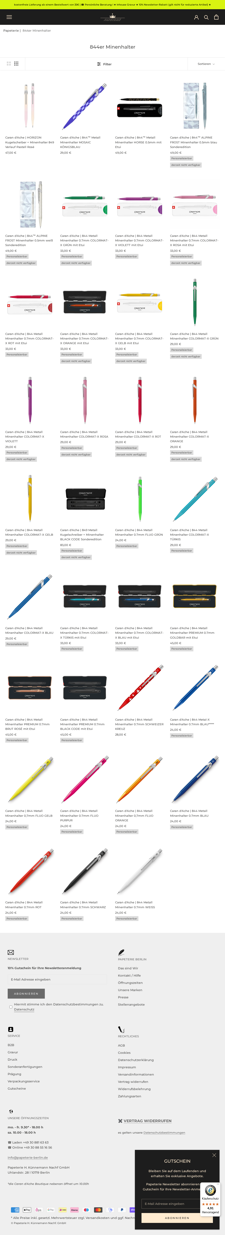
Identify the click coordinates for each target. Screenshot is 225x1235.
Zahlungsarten (129, 1096)
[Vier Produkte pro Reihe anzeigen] (16, 64)
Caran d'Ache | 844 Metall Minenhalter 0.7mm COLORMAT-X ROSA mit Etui (194, 240)
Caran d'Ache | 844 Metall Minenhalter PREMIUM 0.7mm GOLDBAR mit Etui (192, 632)
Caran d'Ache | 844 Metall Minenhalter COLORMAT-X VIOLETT (24, 436)
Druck (12, 1059)
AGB (121, 1045)
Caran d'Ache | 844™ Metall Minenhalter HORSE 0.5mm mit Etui (138, 142)
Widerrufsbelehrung (134, 1089)
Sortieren (205, 64)
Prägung (14, 1074)
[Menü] (218, 1185)
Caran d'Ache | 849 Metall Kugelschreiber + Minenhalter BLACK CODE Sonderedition (82, 534)
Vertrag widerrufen (133, 1082)
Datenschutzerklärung (136, 1060)
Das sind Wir (128, 968)
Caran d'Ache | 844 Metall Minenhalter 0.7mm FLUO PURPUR (79, 815)
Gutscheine (17, 1089)
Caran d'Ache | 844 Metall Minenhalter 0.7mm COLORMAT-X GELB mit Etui (139, 338)
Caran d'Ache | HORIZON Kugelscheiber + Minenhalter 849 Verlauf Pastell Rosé (29, 142)
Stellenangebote (131, 1005)
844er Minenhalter (37, 31)
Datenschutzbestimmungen (164, 1132)
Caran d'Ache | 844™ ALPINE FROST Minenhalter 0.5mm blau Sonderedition (193, 142)
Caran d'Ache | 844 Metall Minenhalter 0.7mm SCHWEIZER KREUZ (139, 724)
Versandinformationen (136, 1074)
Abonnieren (177, 1218)
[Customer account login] (196, 17)
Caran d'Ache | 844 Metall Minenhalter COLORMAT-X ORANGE (189, 436)
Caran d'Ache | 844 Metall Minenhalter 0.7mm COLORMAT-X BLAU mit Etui (139, 632)
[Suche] (206, 17)
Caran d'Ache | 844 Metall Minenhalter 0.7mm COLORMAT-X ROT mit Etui (29, 338)
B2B (11, 1045)
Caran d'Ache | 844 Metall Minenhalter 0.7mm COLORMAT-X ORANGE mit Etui (84, 338)
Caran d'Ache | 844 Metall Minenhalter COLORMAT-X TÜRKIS (189, 534)
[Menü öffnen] (9, 17)
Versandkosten (98, 1218)
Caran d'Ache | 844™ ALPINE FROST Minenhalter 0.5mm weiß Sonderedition (29, 240)
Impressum (127, 1067)
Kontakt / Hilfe (129, 975)
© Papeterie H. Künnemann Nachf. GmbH (38, 1223)
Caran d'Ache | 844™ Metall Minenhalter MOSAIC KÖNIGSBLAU (80, 142)
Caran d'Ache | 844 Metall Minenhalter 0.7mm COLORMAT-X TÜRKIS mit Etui (84, 632)
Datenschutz (24, 1009)
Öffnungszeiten (130, 983)
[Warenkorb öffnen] (216, 17)
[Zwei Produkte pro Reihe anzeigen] (9, 64)
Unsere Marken (130, 990)
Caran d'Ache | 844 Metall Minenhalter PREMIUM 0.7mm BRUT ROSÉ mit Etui (27, 724)
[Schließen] (214, 1155)
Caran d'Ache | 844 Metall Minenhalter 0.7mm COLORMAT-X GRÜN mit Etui (84, 240)
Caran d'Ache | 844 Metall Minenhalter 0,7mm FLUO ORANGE (134, 815)
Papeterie (11, 31)
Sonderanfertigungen (25, 1067)
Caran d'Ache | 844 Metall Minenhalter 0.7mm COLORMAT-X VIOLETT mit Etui (139, 240)
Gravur (13, 1052)
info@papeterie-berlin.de (28, 1158)
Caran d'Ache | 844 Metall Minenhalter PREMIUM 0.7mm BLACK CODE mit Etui (82, 724)
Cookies (124, 1053)
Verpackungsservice (24, 1081)
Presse (123, 997)
